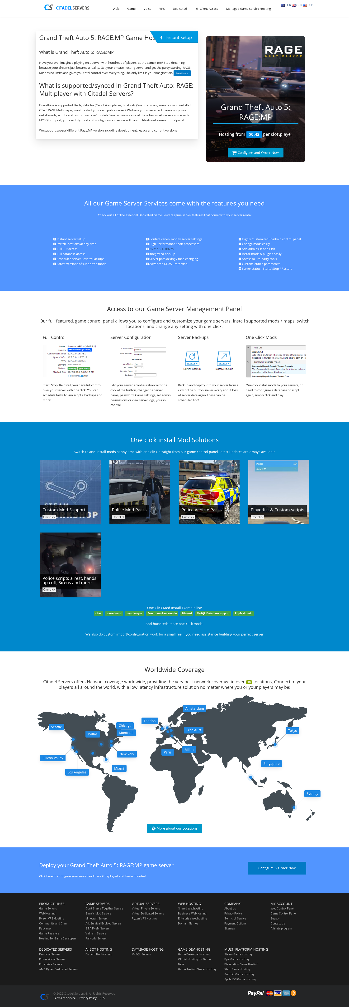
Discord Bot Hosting (98, 954)
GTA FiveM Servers (97, 928)
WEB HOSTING (189, 903)
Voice (147, 8)
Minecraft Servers (96, 918)
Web (116, 8)
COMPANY (232, 903)
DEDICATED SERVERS (55, 949)
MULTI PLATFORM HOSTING (246, 949)
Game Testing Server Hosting (197, 969)
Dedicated (180, 8)
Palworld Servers (96, 938)
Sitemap (229, 928)
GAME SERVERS (97, 903)
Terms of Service (235, 918)
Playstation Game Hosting (241, 964)
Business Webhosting (192, 913)
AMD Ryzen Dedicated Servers (58, 969)
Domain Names (188, 923)
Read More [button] (182, 73)
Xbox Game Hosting (237, 969)
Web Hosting (47, 913)
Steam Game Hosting (238, 954)
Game (131, 8)
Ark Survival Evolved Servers (103, 923)
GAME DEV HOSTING (194, 949)
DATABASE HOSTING (148, 949)
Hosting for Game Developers (58, 938)
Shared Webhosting (190, 908)
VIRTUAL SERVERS (146, 903)
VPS (162, 8)
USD (310, 5)
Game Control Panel (283, 913)
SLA (102, 998)
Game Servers (48, 908)
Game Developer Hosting (194, 954)
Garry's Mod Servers (98, 913)
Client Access (208, 8)
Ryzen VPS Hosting (51, 918)
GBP (299, 5)
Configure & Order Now (277, 868)
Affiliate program (281, 928)
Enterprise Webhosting (192, 918)
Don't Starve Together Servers (104, 908)
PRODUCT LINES (52, 903)
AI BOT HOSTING (98, 949)
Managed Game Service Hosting (248, 8)
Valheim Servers (95, 933)
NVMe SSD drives (161, 249)
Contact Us (278, 923)
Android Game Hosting (239, 974)
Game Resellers (49, 933)
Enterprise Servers (50, 964)
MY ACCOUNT (281, 903)
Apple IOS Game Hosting (240, 979)
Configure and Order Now (258, 152)
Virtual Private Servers (146, 908)
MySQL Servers (141, 954)
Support (275, 918)
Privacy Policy (233, 913)
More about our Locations (177, 828)
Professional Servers (52, 959)
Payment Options (235, 923)
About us (230, 908)
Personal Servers (50, 954)
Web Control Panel (282, 908)
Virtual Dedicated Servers (148, 913)
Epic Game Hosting (236, 959)
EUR (288, 5)
